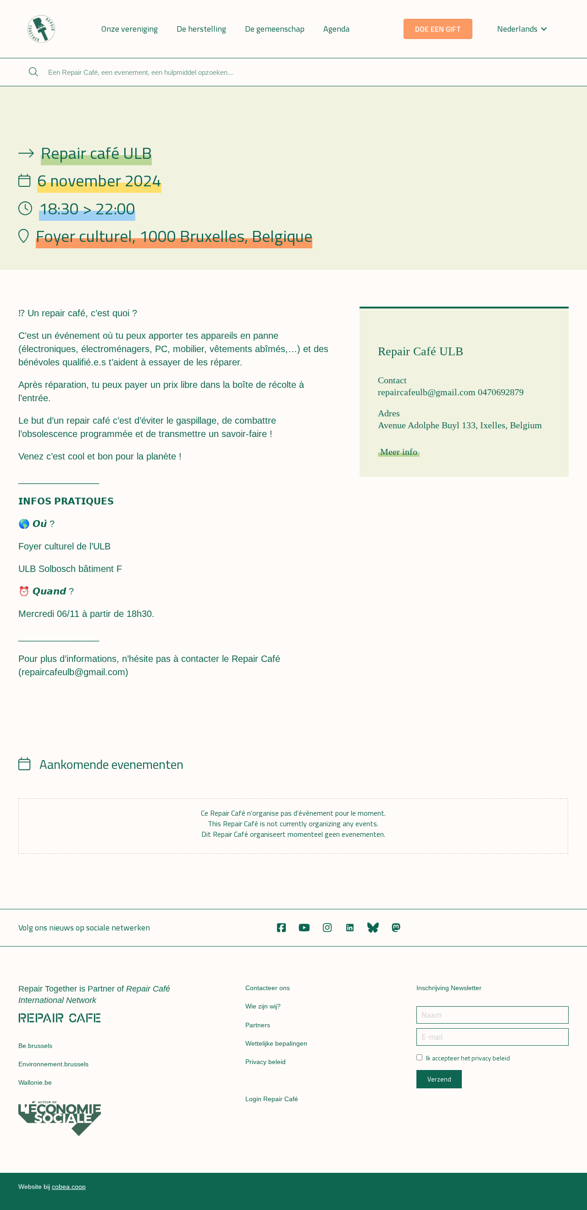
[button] (281, 928)
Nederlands (517, 28)
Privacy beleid (265, 1061)
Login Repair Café (271, 1099)
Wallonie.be (35, 1082)
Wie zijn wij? (263, 1006)
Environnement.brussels (53, 1064)
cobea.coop (69, 1186)
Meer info (398, 452)
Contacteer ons (267, 988)
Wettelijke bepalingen (276, 1043)
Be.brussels (35, 1045)
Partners (257, 1025)
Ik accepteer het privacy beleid (468, 1058)
